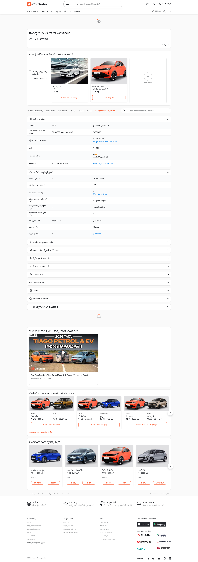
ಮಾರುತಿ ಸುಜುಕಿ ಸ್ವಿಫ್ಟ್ (38, 470)
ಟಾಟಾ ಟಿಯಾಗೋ (98, 86)
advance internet (85, 111)
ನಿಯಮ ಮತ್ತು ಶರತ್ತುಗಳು (33, 529)
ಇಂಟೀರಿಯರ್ (50, 111)
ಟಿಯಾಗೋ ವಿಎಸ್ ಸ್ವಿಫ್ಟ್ (99, 425)
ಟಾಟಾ (54, 414)
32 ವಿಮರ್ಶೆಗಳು (103, 157)
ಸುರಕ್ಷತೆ (73, 111)
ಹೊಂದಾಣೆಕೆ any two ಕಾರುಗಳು (39, 432)
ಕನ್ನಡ (146, 3)
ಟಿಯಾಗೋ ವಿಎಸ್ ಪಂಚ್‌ (51, 425)
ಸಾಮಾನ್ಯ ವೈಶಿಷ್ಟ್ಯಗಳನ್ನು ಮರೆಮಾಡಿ (39, 72)
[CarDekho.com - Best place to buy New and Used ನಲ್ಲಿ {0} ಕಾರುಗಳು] (37, 4)
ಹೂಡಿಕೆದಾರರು (31, 539)
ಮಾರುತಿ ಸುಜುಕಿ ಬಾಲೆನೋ (75, 470)
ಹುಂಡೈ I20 (141, 470)
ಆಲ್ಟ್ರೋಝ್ (151, 416)
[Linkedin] (170, 559)
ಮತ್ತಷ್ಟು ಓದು (165, 44)
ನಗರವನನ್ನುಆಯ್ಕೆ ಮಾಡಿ (162, 11)
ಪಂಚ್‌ (55, 416)
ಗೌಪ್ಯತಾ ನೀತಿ (30, 532)
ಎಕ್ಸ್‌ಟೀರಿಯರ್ (62, 111)
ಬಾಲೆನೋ (37, 483)
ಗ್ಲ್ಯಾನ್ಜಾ (89, 483)
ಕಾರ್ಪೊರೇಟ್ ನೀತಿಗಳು (32, 536)
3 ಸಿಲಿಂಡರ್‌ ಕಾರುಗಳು (100, 194)
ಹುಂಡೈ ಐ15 (57, 86)
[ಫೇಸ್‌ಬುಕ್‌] (148, 559)
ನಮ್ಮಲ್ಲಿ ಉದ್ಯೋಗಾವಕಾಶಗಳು (34, 526)
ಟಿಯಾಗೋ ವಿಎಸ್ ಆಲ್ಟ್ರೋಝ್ (146, 425)
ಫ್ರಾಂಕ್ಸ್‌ (53, 483)
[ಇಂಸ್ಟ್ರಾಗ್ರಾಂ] (165, 559)
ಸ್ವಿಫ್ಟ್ (101, 416)
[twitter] (153, 559)
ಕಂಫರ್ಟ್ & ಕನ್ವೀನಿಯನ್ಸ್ (35, 111)
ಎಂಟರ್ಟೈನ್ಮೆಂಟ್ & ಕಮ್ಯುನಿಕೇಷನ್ (105, 111)
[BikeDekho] (144, 535)
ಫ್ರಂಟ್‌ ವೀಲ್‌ (97, 233)
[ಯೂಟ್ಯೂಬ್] (159, 559)
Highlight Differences (39, 79)
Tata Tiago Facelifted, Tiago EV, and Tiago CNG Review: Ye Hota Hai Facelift (59, 375)
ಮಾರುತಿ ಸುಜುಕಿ (104, 414)
